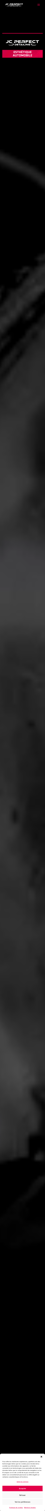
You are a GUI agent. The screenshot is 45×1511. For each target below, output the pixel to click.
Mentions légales (30, 1507)
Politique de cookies (16, 1507)
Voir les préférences (22, 1502)
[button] (41, 1456)
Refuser (22, 1495)
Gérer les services (22, 1482)
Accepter (22, 1488)
